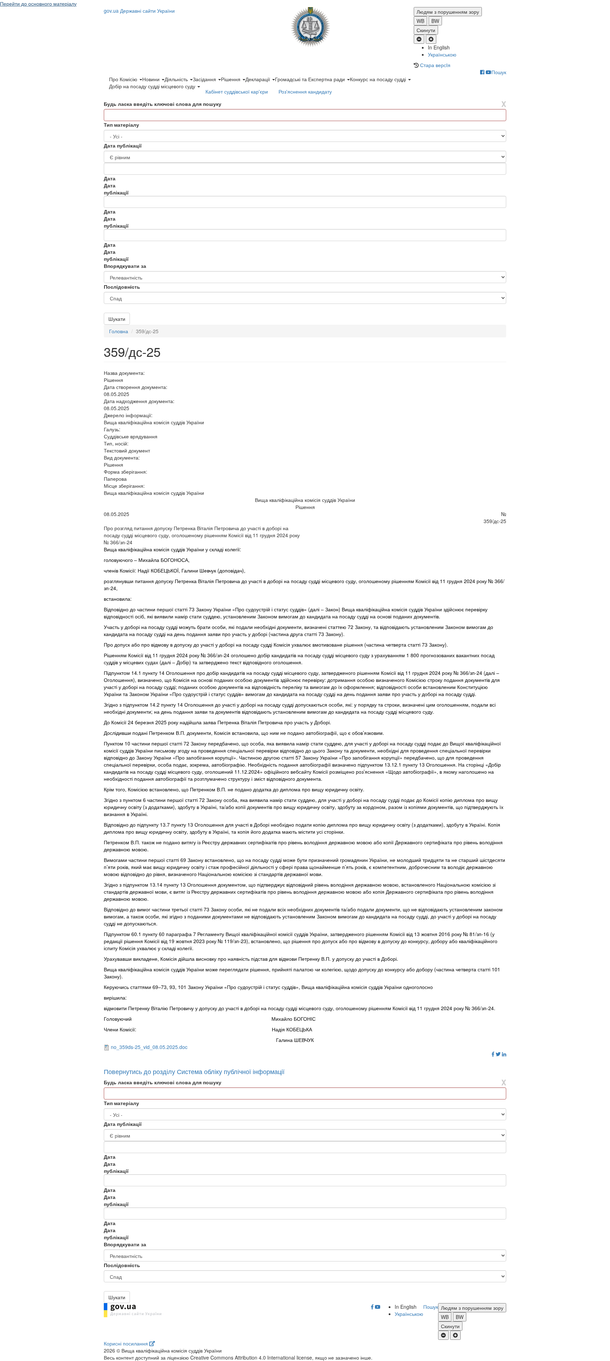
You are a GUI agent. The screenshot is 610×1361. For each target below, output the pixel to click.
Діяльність (177, 79)
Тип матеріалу (121, 124)
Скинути (426, 30)
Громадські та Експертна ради (310, 79)
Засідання (205, 79)
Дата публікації (123, 145)
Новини (151, 79)
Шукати (116, 318)
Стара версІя (435, 64)
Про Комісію (124, 79)
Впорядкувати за (125, 265)
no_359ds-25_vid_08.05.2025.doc (149, 1046)
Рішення (231, 79)
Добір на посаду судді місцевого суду (153, 86)
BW (435, 20)
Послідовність (122, 286)
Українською (442, 54)
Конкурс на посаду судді (378, 79)
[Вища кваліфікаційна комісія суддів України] (305, 27)
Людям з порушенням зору (448, 11)
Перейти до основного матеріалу (38, 3)
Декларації (258, 79)
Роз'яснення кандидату (305, 91)
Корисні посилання (126, 1343)
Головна (118, 331)
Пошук (498, 72)
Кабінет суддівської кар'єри (236, 91)
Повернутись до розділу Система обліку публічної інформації (194, 1071)
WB (420, 20)
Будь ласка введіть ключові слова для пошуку (162, 103)
